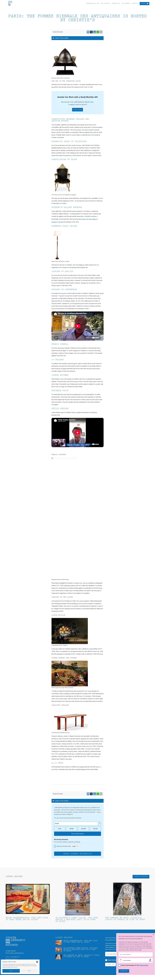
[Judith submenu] (137, 3)
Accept (11, 970)
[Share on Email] (101, 32)
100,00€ (83, 828)
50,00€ (72, 828)
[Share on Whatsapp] (97, 32)
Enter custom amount (77, 833)
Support (143, 3)
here (62, 222)
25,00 (59, 828)
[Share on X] (91, 32)
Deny (29, 970)
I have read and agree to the (134, 965)
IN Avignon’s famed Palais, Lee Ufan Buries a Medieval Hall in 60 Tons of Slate (76, 919)
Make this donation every (64, 846)
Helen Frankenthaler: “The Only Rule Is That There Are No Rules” (27, 918)
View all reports (140, 876)
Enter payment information (77, 854)
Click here (77, 109)
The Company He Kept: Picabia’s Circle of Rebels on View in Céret (125, 918)
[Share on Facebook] (88, 32)
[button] (37, 962)
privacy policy (144, 965)
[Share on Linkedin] (94, 32)
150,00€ (95, 828)
